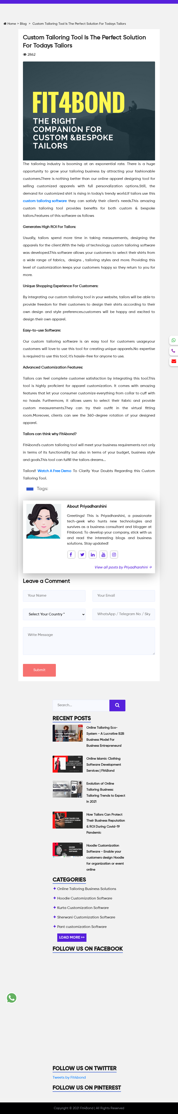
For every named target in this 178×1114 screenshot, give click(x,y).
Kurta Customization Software (83, 908)
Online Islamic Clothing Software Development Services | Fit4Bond (103, 764)
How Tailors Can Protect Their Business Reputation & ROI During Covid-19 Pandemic (105, 823)
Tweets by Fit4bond (69, 1078)
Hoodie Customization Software (84, 898)
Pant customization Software (82, 927)
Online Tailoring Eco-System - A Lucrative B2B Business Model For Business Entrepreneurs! (105, 736)
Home (11, 23)
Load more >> (72, 937)
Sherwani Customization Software (86, 917)
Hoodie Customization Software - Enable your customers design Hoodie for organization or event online (105, 857)
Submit (39, 670)
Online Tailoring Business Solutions (86, 889)
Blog (23, 23)
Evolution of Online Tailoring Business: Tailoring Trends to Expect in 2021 (105, 792)
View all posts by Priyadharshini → (123, 567)
